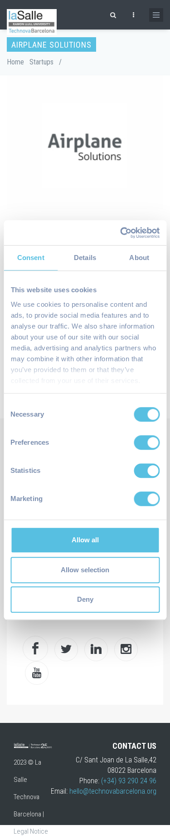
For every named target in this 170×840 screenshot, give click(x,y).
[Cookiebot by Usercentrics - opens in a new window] (121, 233)
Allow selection (85, 570)
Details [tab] (85, 257)
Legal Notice (31, 831)
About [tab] (139, 257)
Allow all (85, 540)
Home (15, 62)
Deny (85, 599)
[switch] (147, 442)
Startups (41, 62)
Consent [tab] (30, 257)
